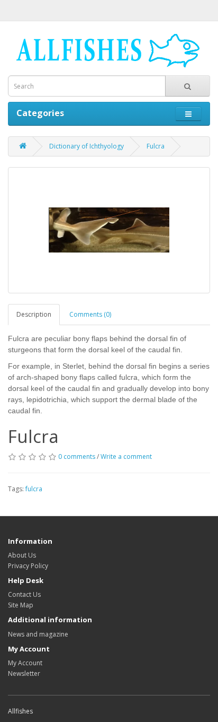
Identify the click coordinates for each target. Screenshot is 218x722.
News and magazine (38, 634)
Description (33, 314)
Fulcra (156, 146)
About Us (22, 555)
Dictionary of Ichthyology (86, 146)
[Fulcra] (109, 230)
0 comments (76, 456)
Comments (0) (90, 314)
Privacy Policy (28, 565)
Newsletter (24, 673)
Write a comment (126, 456)
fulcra (33, 488)
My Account (25, 662)
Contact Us (24, 594)
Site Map (20, 605)
